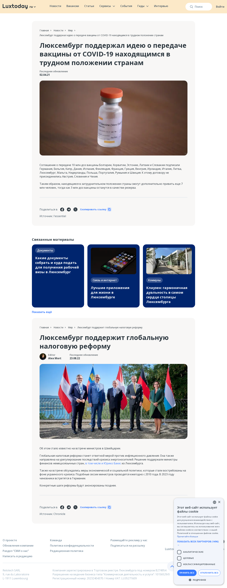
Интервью (161, 6)
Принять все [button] (186, 572)
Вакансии (72, 6)
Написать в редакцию (17, 556)
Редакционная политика (66, 551)
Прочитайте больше (187, 536)
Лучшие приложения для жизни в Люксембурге (110, 292)
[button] (198, 543)
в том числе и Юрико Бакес (103, 463)
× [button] (219, 502)
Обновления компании (18, 545)
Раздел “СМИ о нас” (16, 551)
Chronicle (59, 514)
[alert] (199, 541)
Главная (44, 30)
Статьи (89, 6)
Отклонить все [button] (209, 572)
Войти (220, 6)
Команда (56, 540)
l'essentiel (60, 216)
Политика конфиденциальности (72, 545)
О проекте (10, 540)
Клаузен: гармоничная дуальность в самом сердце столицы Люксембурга (166, 295)
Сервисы (105, 6)
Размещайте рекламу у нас (129, 540)
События (126, 6)
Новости (55, 6)
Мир (70, 30)
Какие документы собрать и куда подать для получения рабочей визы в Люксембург (57, 265)
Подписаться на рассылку (128, 545)
